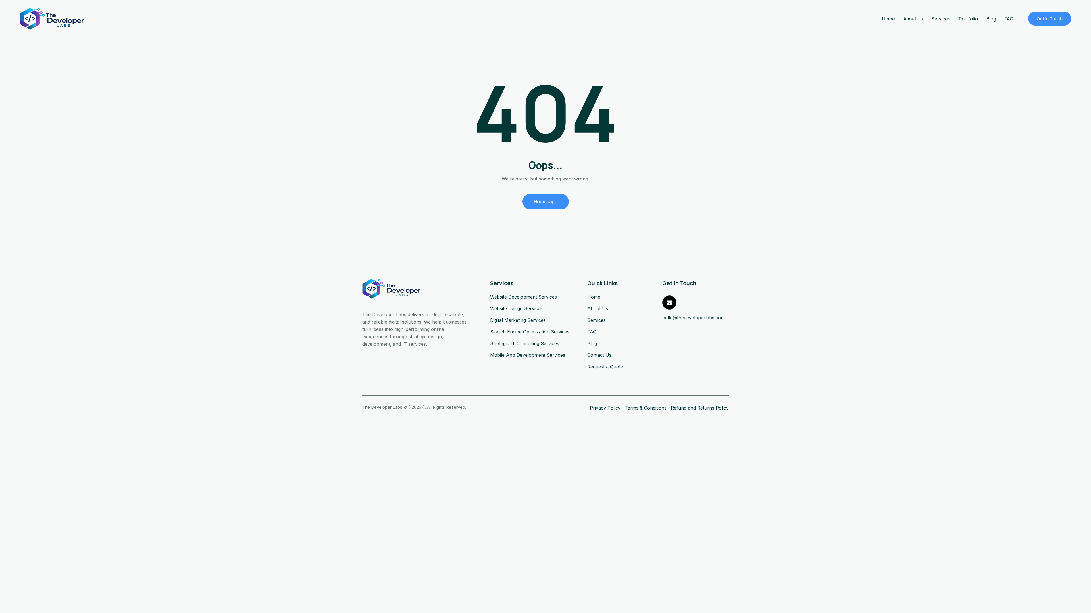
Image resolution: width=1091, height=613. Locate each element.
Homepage (545, 201)
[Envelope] (669, 302)
